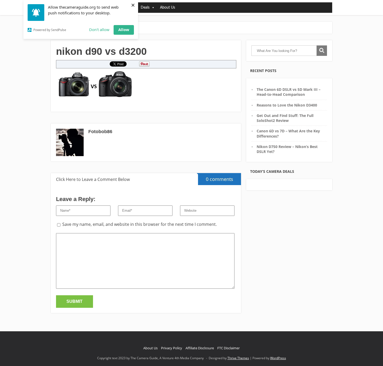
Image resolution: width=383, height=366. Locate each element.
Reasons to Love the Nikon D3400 (287, 105)
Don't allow (99, 29)
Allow (123, 29)
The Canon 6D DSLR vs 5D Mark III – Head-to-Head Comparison (288, 92)
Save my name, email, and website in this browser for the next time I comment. (139, 224)
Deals (145, 7)
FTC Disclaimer (228, 348)
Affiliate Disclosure (200, 348)
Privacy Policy (171, 348)
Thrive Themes (238, 358)
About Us (167, 7)
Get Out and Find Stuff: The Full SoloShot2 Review (285, 118)
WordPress (278, 358)
